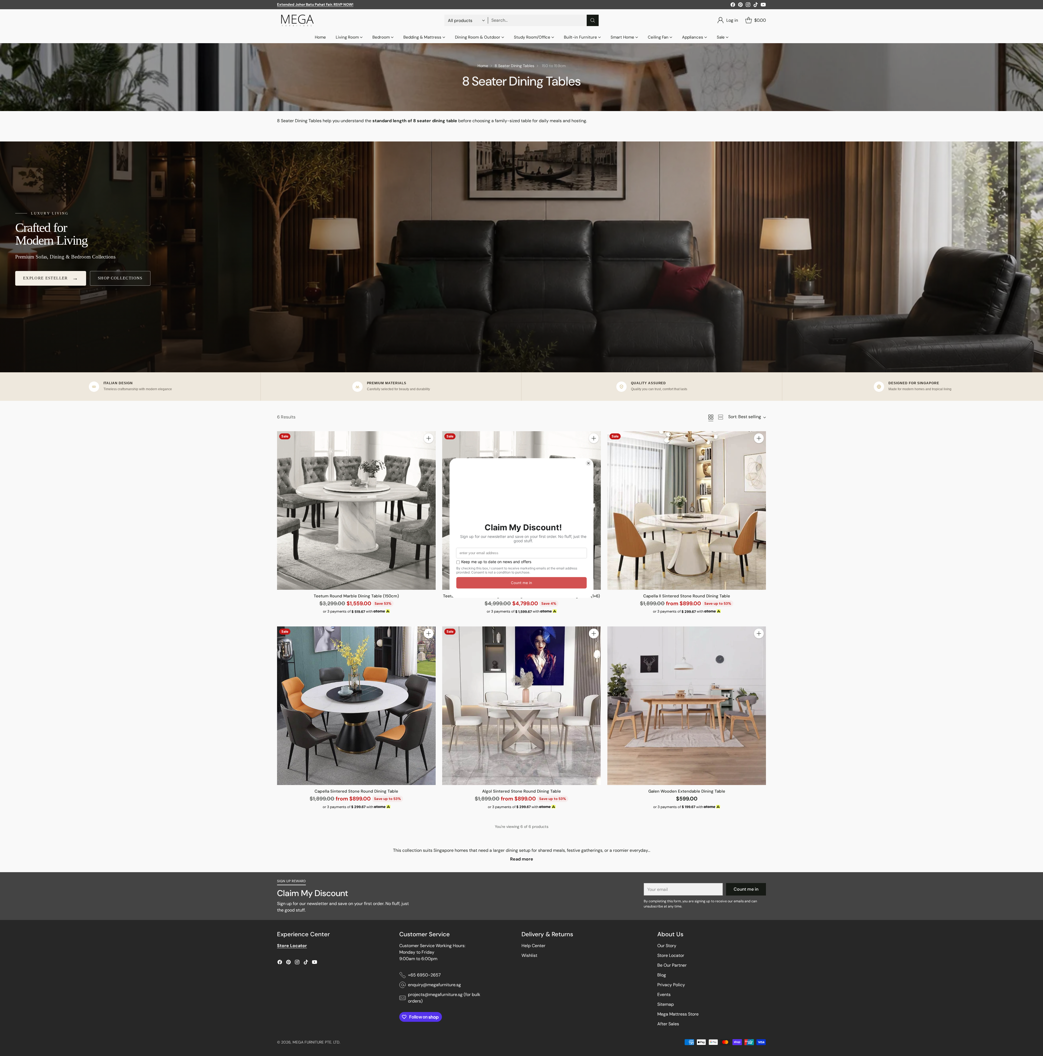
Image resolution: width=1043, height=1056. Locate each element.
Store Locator (670, 955)
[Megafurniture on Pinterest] (740, 5)
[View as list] (720, 417)
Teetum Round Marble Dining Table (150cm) (356, 596)
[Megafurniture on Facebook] (733, 5)
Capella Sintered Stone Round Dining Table (356, 791)
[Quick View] (428, 450)
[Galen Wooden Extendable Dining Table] (686, 705)
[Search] (593, 20)
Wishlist (529, 955)
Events (664, 994)
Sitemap (665, 1004)
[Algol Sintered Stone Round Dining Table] (521, 705)
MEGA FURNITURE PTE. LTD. (316, 1042)
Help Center (533, 945)
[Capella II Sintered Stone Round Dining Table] (686, 510)
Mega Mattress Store (678, 1014)
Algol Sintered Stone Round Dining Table (521, 791)
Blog (661, 975)
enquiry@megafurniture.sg (434, 985)
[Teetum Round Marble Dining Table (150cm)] (356, 510)
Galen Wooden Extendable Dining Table (686, 791)
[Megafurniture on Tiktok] (755, 5)
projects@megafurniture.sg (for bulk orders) (444, 998)
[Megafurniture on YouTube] (763, 5)
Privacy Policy (671, 985)
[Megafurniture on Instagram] (748, 5)
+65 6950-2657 (424, 975)
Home (482, 65)
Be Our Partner (672, 965)
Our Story (666, 945)
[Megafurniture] (297, 20)
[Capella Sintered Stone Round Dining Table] (356, 705)
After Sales (668, 1024)
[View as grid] (711, 417)
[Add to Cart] (428, 438)
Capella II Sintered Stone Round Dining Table (686, 596)
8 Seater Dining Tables (514, 65)
